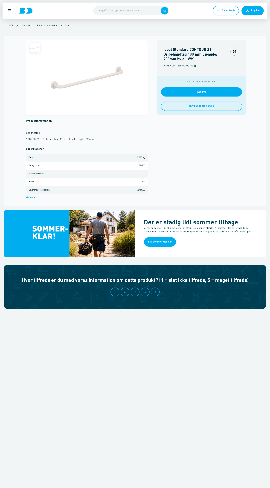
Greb (67, 25)
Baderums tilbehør (47, 25)
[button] (9, 10)
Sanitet (26, 25)
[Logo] (25, 11)
